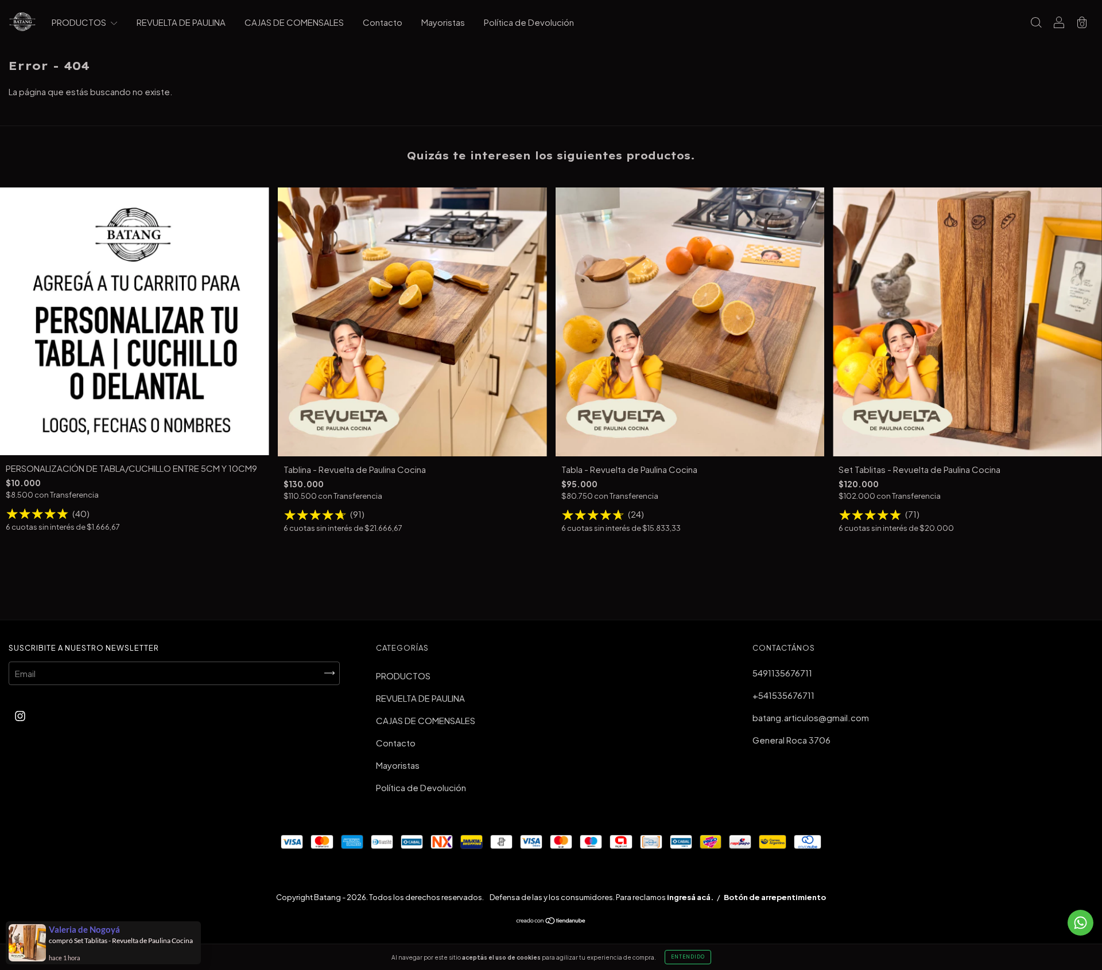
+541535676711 (783, 695)
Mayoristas (443, 22)
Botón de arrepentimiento (775, 897)
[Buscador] (1036, 22)
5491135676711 (782, 672)
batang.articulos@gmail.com (810, 717)
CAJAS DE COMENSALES (294, 22)
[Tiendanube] (551, 921)
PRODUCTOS (80, 22)
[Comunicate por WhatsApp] (1080, 923)
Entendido (688, 957)
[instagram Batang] (20, 715)
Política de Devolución (529, 22)
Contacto (382, 22)
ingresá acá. (690, 897)
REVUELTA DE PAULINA (181, 22)
